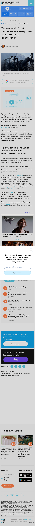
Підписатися (17, 273)
